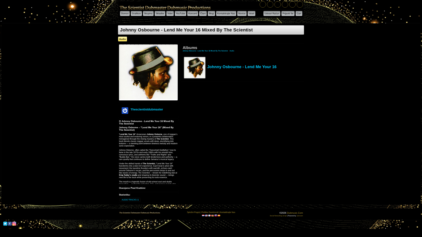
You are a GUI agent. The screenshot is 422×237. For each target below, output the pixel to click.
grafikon (136, 13)
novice (241, 13)
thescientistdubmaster (147, 109)
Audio (232, 51)
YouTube (180, 13)
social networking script (278, 216)
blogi (211, 13)
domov (125, 13)
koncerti (192, 13)
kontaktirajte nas (226, 13)
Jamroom (300, 216)
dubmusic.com (295, 212)
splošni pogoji (193, 212)
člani (203, 13)
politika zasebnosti (209, 212)
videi (170, 13)
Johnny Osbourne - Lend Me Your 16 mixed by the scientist (205, 51)
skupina (148, 13)
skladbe (160, 13)
